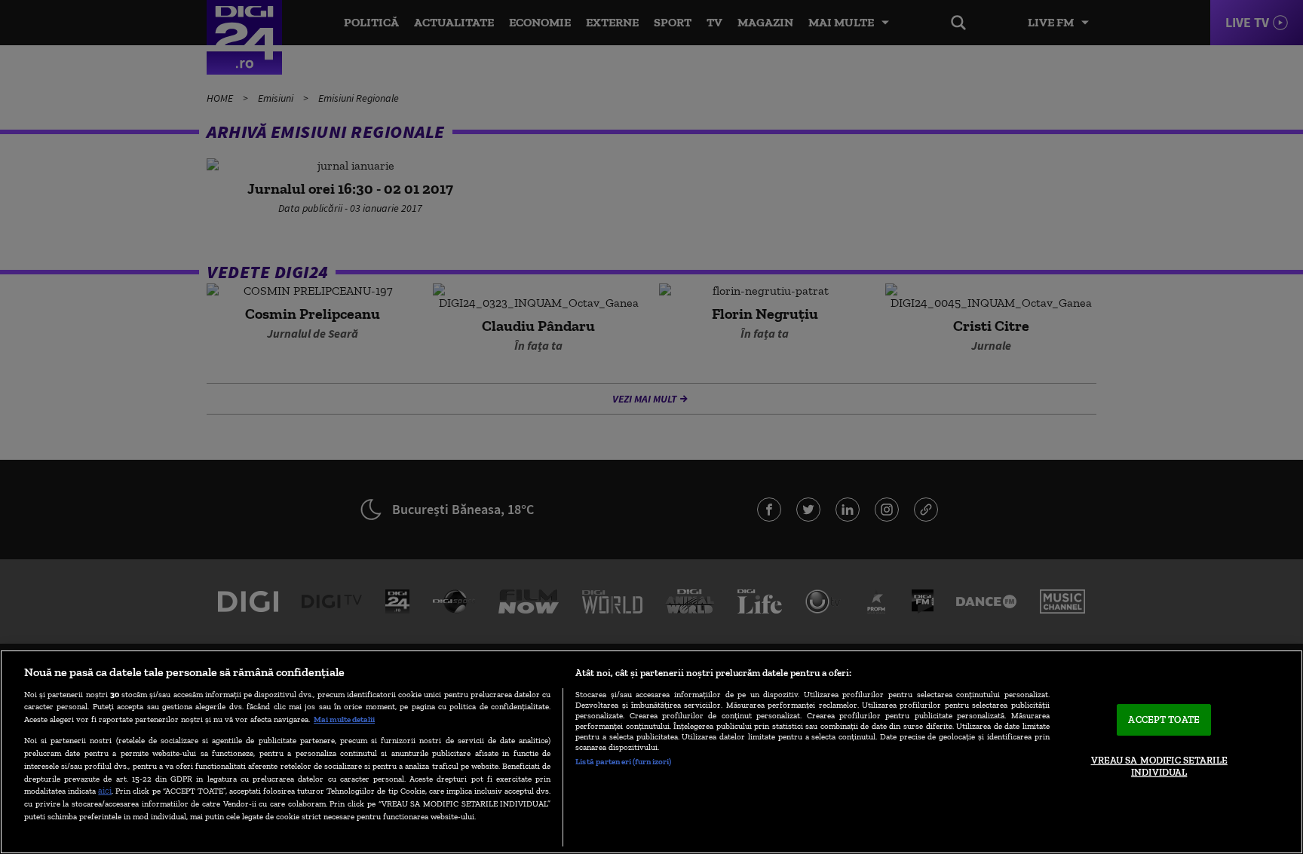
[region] (651, 752)
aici (105, 790)
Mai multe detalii (344, 719)
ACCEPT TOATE (1164, 720)
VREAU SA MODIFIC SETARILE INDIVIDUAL (1159, 766)
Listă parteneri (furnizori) (623, 761)
